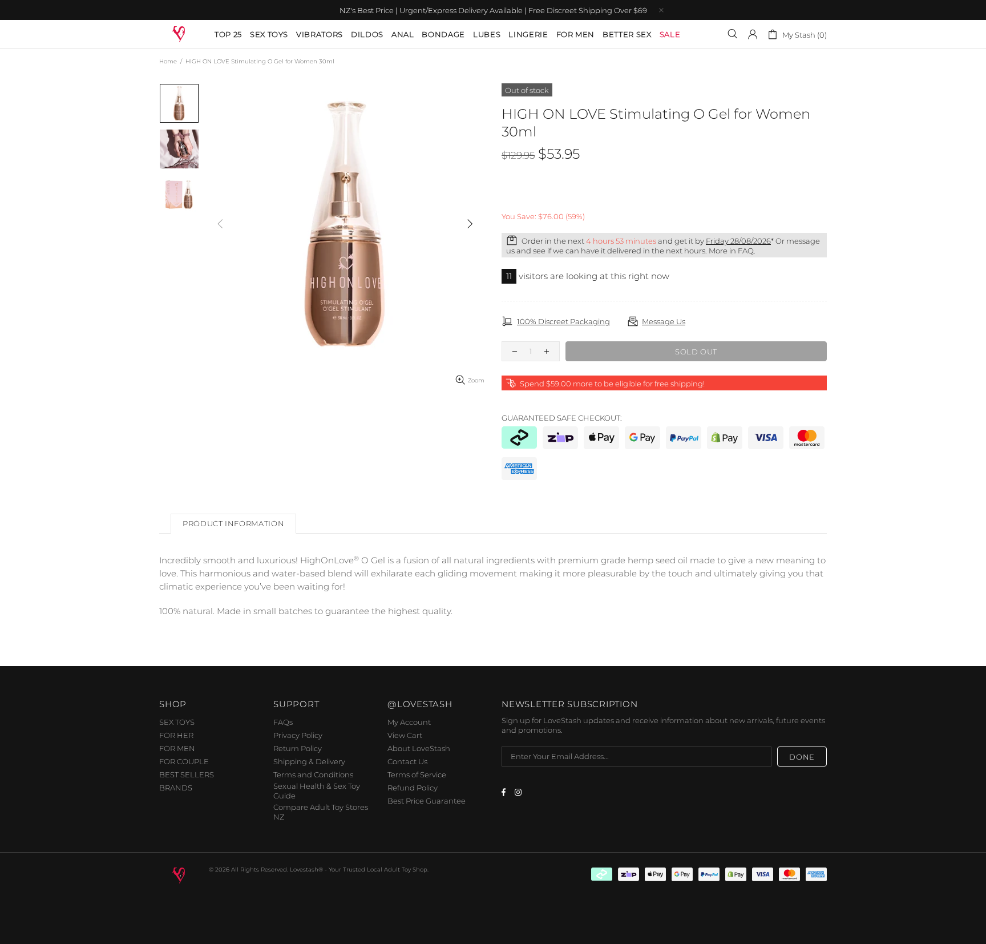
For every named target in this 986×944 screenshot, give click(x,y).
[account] (752, 34)
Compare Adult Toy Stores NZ (320, 811)
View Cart (404, 735)
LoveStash (179, 33)
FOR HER (176, 735)
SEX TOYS (177, 722)
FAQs (283, 722)
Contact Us (407, 761)
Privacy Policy (297, 735)
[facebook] (505, 792)
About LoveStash (418, 748)
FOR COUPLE (184, 761)
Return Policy (297, 748)
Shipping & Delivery (309, 761)
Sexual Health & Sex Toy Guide (316, 790)
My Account (409, 722)
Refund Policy (412, 787)
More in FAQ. (732, 250)
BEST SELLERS (186, 774)
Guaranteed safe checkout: (562, 417)
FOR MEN (177, 748)
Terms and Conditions (313, 774)
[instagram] (519, 792)
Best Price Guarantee (426, 800)
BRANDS (175, 787)
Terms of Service (416, 774)
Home (168, 61)
